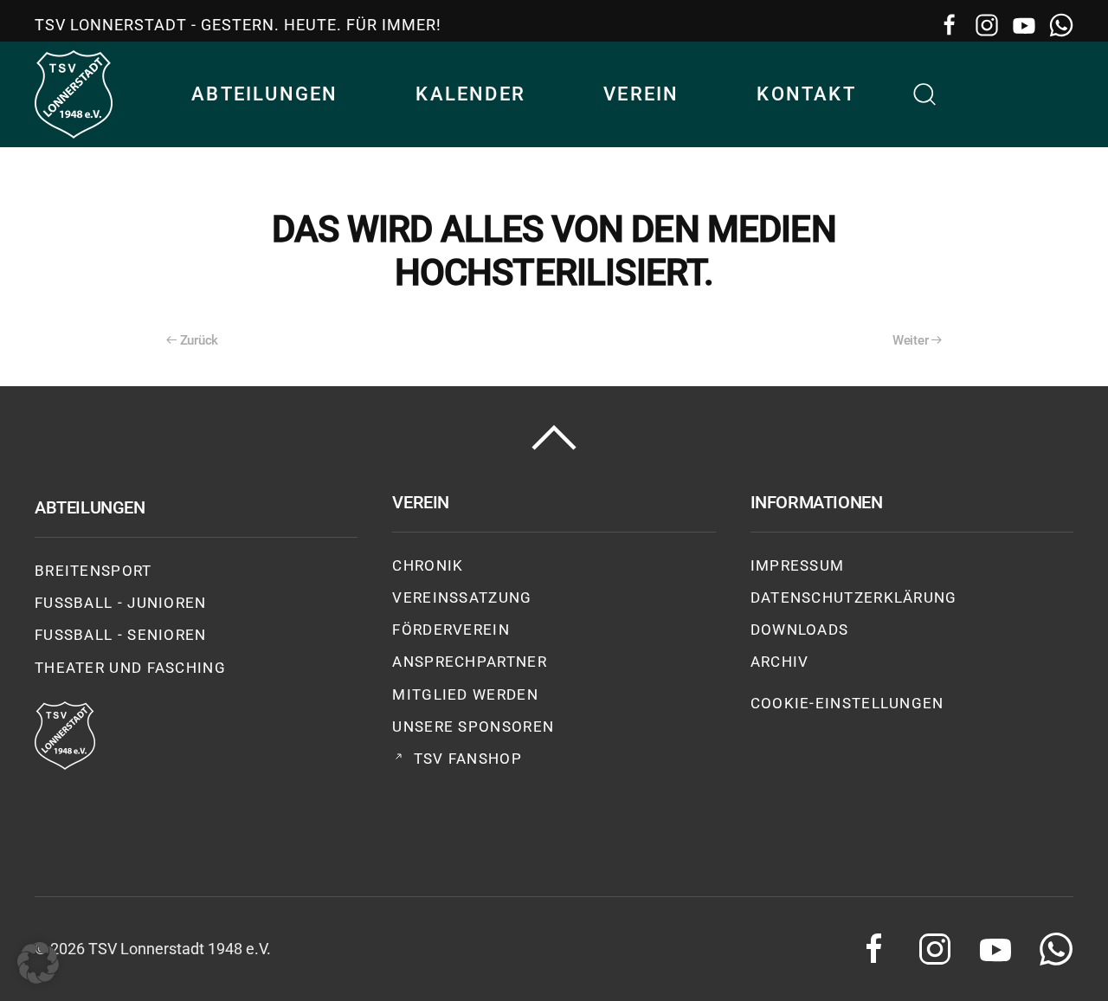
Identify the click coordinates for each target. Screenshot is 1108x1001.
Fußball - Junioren (121, 602)
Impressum (797, 565)
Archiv (779, 661)
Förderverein (451, 629)
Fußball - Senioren (121, 634)
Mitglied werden (465, 694)
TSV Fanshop (468, 758)
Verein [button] (641, 94)
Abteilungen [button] (264, 94)
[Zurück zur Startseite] (74, 94)
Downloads (799, 629)
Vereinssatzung (461, 597)
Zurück (199, 340)
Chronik (427, 565)
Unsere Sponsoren (473, 726)
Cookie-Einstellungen (847, 703)
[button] (925, 94)
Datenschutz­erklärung (853, 597)
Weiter (910, 340)
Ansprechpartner (469, 661)
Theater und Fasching (130, 667)
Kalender (470, 94)
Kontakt (806, 94)
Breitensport (93, 570)
